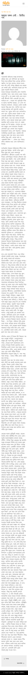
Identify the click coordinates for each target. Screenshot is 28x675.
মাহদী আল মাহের (9, 49)
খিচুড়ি (13, 673)
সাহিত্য (5, 12)
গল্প (2, 12)
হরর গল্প (8, 12)
